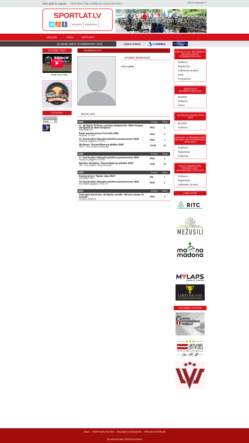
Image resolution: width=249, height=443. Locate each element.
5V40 (152, 164)
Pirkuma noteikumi (155, 431)
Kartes (181, 105)
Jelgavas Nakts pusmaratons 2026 (79, 44)
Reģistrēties (91, 24)
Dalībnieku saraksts (188, 70)
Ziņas (70, 37)
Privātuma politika (103, 431)
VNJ (151, 177)
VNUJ (152, 127)
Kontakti (88, 37)
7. (165, 197)
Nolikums (183, 62)
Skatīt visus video (59, 75)
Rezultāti (182, 96)
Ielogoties (77, 24)
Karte (181, 74)
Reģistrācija (184, 66)
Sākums (51, 37)
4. (165, 134)
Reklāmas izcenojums (129, 431)
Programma (184, 78)
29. (164, 145)
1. (165, 140)
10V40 (153, 145)
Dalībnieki (183, 156)
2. (165, 127)
